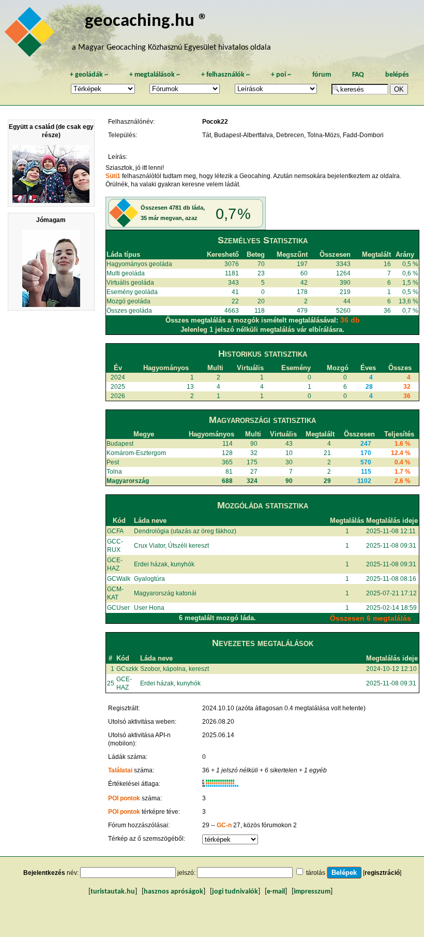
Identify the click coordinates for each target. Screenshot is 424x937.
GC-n (224, 825)
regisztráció (382, 872)
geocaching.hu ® (146, 21)
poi (281, 74)
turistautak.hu (112, 891)
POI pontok (124, 798)
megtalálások (154, 74)
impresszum (312, 891)
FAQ (358, 74)
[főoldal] (31, 34)
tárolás (315, 872)
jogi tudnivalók (235, 891)
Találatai (120, 770)
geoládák (89, 74)
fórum (321, 74)
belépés (397, 74)
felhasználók (225, 74)
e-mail (276, 891)
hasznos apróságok (173, 891)
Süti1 (112, 176)
